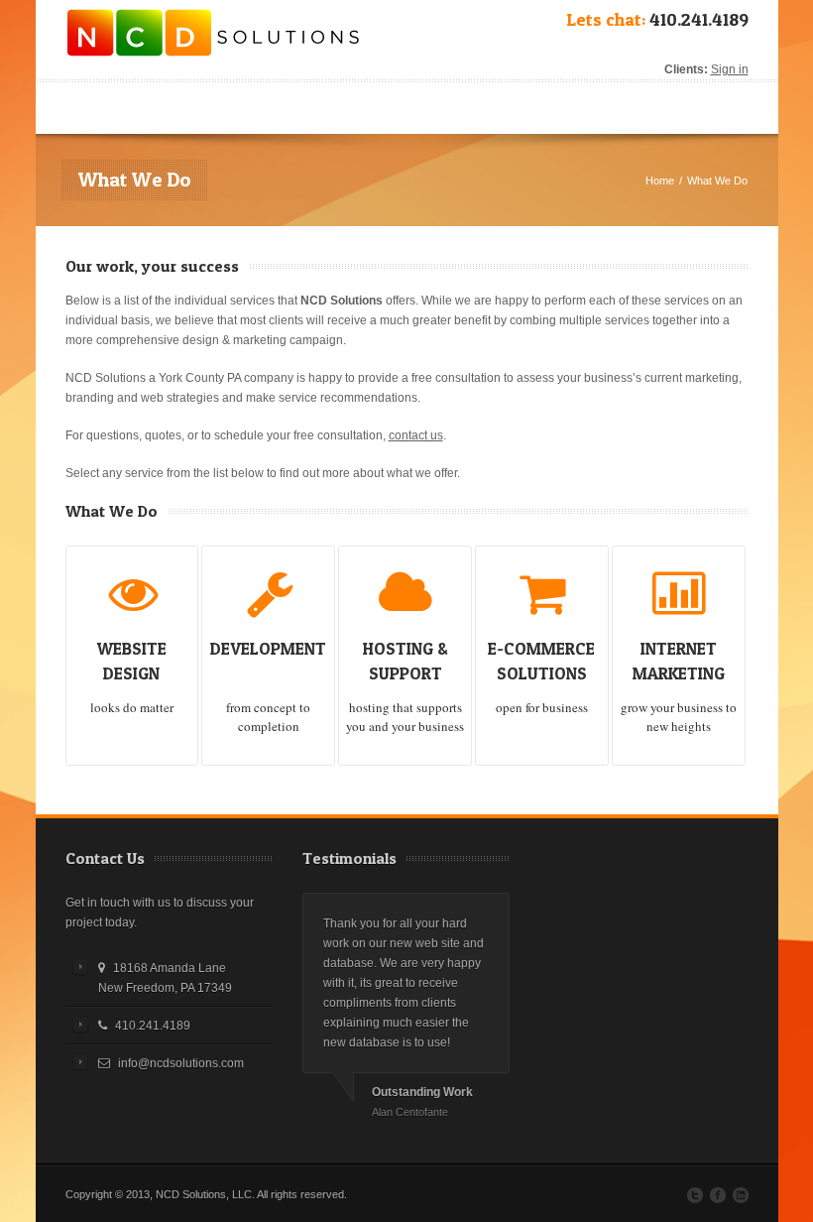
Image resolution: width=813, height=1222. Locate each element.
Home (659, 180)
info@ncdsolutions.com (181, 1063)
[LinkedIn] (741, 1195)
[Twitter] (695, 1195)
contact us (416, 435)
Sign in (730, 69)
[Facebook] (718, 1195)
